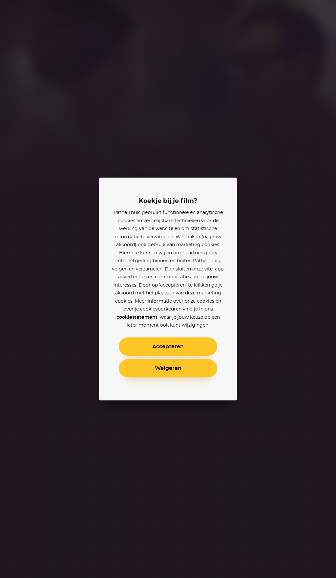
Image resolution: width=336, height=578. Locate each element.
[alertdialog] (168, 289)
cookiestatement (137, 317)
